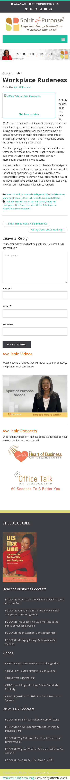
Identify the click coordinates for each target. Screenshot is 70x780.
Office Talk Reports (31, 197)
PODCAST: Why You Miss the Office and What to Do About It (34, 751)
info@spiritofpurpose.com (45, 3)
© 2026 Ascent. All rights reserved (20, 772)
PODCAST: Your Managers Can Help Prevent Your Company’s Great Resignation (32, 612)
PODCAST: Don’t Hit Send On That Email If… (29, 760)
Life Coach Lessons (55, 194)
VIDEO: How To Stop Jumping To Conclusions (30, 670)
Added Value (12, 201)
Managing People (12, 197)
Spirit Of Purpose (22, 87)
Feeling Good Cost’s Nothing (47, 229)
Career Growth (13, 194)
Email (7, 306)
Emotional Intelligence (33, 194)
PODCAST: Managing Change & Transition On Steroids (30, 642)
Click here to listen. (29, 114)
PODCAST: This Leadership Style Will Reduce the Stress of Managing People (31, 623)
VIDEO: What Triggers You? (20, 677)
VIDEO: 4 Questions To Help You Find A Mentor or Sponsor (32, 698)
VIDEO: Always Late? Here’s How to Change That (32, 663)
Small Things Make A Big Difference (26, 223)
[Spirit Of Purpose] (35, 23)
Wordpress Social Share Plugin (20, 777)
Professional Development (16, 208)
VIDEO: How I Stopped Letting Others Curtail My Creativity (31, 687)
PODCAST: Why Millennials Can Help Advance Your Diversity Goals (33, 740)
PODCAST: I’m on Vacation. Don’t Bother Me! (30, 632)
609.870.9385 (20, 3)
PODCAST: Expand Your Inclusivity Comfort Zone (32, 719)
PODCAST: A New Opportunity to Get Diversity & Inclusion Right (32, 728)
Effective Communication (32, 201)
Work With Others (51, 197)
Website (8, 324)
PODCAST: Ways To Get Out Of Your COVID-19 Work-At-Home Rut (35, 601)
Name (7, 288)
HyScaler (54, 772)
